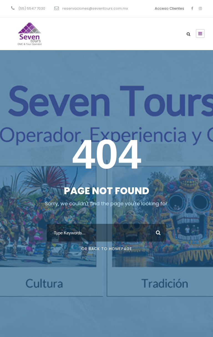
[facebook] (192, 8)
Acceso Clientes (169, 8)
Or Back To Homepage (106, 249)
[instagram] (200, 8)
